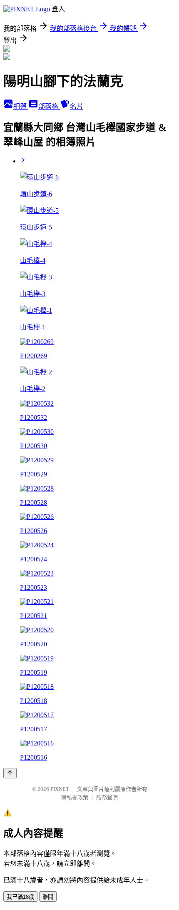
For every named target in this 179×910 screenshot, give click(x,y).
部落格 (49, 106)
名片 (76, 106)
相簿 (20, 106)
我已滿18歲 (20, 897)
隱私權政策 (74, 797)
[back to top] (10, 773)
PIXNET (59, 789)
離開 (47, 897)
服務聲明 (107, 797)
